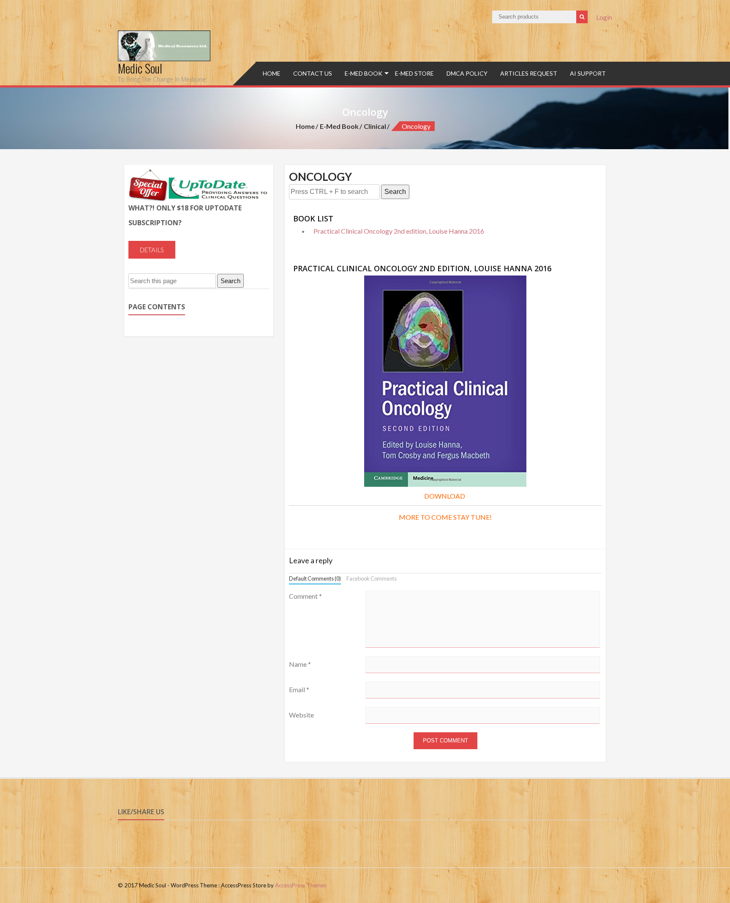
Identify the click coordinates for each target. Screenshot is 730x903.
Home (272, 73)
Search (395, 191)
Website (301, 715)
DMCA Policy (467, 73)
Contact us (312, 73)
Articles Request (528, 73)
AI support (588, 73)
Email (299, 689)
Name (300, 664)
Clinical (375, 126)
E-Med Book (363, 73)
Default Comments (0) (315, 578)
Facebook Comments (371, 578)
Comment (305, 596)
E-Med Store (414, 73)
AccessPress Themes (301, 885)
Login (604, 17)
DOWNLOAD (444, 496)
